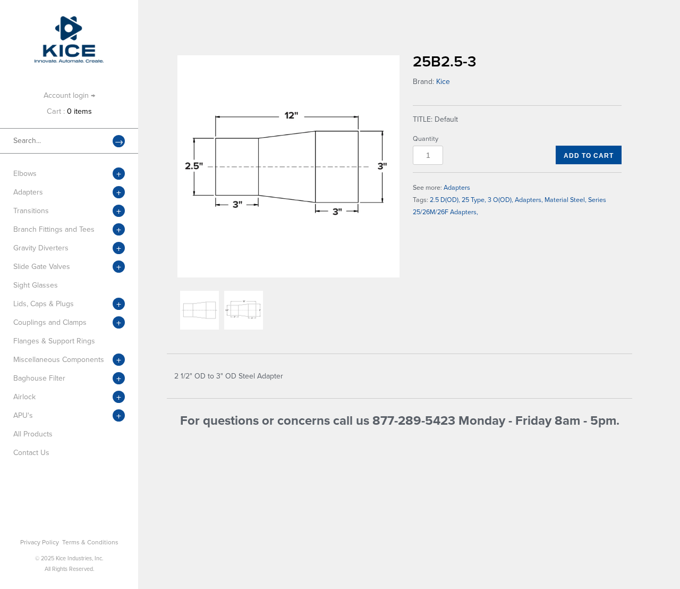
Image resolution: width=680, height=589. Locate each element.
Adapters (28, 192)
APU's (23, 415)
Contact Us (31, 452)
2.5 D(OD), (445, 200)
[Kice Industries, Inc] (69, 21)
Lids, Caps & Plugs (43, 303)
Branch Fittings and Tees (54, 229)
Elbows (25, 173)
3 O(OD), (500, 200)
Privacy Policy (39, 542)
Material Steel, (565, 200)
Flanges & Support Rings (54, 341)
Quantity (425, 138)
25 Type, (474, 200)
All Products (33, 434)
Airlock (24, 396)
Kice (443, 81)
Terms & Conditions (90, 542)
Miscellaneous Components (58, 359)
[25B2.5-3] (288, 166)
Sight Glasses (35, 285)
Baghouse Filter (39, 378)
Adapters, (529, 200)
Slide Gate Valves (41, 266)
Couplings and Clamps (50, 322)
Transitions (31, 210)
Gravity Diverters (41, 248)
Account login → (69, 95)
